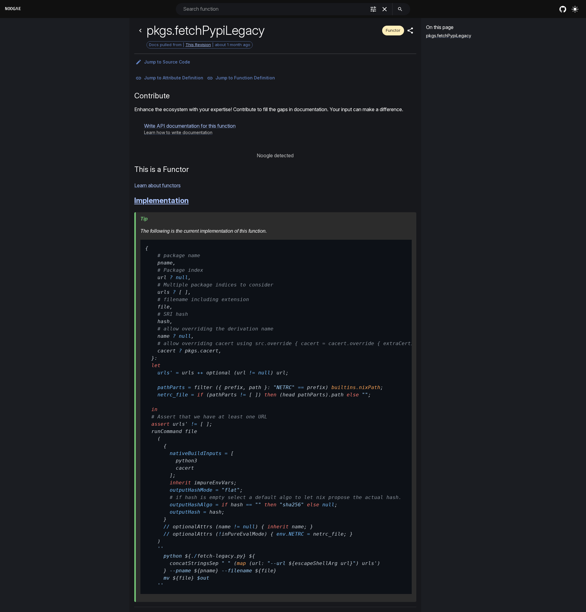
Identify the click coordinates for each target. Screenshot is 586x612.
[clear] (384, 9)
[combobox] (274, 9)
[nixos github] (563, 9)
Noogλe (13, 8)
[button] (190, 129)
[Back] (140, 30)
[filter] (373, 9)
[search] (400, 9)
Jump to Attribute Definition (173, 77)
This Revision (198, 44)
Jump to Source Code (167, 61)
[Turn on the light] (575, 9)
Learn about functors (157, 185)
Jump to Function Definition (245, 77)
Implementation (161, 200)
